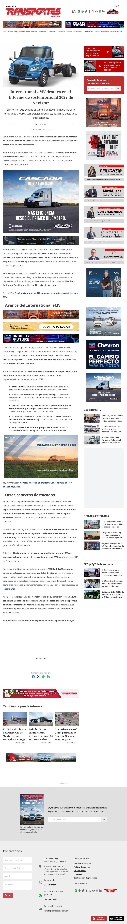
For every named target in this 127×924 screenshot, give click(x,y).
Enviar (8, 895)
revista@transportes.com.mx (56, 911)
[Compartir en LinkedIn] (48, 676)
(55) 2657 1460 (50, 899)
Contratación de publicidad (85, 878)
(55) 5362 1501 (50, 885)
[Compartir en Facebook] (33, 676)
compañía (10, 588)
